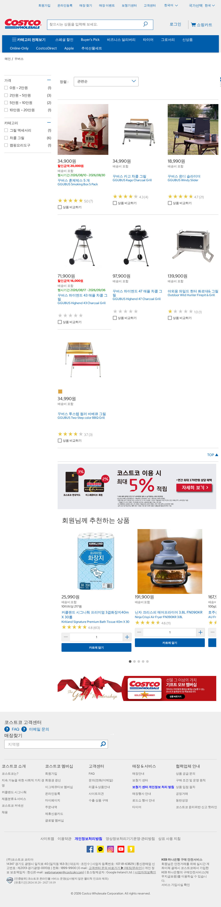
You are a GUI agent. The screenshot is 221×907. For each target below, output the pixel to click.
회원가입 (51, 773)
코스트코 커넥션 (13, 805)
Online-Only (19, 48)
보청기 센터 (140, 780)
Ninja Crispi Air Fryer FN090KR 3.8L (159, 617)
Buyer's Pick (90, 39)
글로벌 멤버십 (54, 820)
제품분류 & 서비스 (14, 799)
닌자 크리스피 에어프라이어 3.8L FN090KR (168, 612)
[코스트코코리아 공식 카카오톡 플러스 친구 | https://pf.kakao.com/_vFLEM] (100, 851)
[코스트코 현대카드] (137, 507)
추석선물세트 (91, 48)
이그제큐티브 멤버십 (59, 787)
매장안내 (138, 773)
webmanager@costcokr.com (64, 872)
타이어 (148, 39)
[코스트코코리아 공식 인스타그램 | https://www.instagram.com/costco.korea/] (111, 851)
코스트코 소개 (14, 766)
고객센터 (96, 766)
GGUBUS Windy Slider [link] (183, 180)
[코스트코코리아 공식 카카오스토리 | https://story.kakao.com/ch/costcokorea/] (131, 851)
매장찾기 (13, 735)
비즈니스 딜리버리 (121, 39)
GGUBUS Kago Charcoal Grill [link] (132, 180)
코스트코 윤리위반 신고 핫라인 (196, 807)
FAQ (92, 773)
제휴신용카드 (54, 814)
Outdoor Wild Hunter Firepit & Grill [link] (191, 295)
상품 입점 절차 (185, 787)
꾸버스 (19, 59)
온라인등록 (52, 794)
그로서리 (168, 39)
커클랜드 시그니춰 (14, 792)
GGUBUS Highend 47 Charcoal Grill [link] (137, 299)
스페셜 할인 (64, 39)
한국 (208, 5)
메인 (8, 59)
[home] (23, 23)
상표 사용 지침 (169, 838)
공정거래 (182, 794)
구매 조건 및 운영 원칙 (191, 780)
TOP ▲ (212, 455)
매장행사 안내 (141, 794)
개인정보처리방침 (88, 838)
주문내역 (51, 807)
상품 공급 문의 (185, 773)
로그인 (175, 24)
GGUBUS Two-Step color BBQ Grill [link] (81, 418)
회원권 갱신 (53, 780)
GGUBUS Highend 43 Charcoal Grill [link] (82, 303)
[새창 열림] (10, 881)
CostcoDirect (46, 48)
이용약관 (64, 838)
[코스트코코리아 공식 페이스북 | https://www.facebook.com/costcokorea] (90, 851)
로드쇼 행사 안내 (143, 800)
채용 (5, 812)
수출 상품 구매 (98, 800)
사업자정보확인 (145, 872)
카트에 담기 (96, 647)
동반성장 (182, 800)
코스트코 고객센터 (23, 722)
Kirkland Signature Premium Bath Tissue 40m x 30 (95, 622)
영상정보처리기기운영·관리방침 (130, 838)
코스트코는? (10, 773)
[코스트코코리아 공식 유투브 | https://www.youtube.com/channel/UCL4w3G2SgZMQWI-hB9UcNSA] (121, 851)
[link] (83, 152)
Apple (69, 48)
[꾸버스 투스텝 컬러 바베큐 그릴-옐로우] (60, 392)
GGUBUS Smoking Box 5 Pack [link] (78, 184)
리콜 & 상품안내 (99, 787)
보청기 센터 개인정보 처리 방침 (153, 787)
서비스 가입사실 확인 (175, 885)
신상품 (187, 39)
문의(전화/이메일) (101, 780)
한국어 (169, 5)
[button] (148, 24)
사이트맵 (47, 838)
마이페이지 (52, 800)
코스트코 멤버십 (59, 766)
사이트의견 (96, 794)
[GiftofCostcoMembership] (137, 699)
